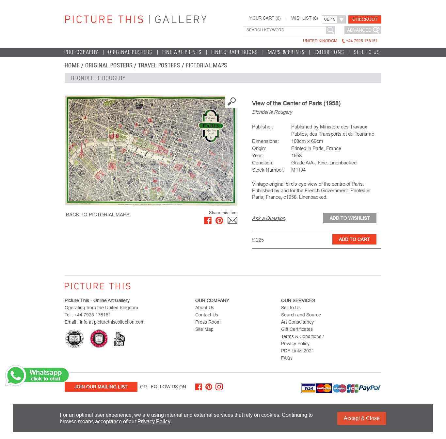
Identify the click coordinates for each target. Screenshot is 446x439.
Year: (257, 155)
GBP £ (329, 19)
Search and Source (301, 314)
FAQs (287, 358)
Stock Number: (268, 170)
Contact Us (206, 314)
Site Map (204, 329)
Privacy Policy (153, 421)
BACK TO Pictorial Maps (98, 214)
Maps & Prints (286, 52)
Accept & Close (362, 418)
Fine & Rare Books (234, 52)
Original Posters (130, 52)
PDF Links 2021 (297, 350)
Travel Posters (159, 65)
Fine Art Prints (182, 52)
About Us (204, 307)
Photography (81, 52)
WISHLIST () (304, 18)
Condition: (262, 162)
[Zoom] (151, 150)
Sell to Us (367, 52)
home (72, 65)
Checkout (365, 19)
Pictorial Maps (206, 65)
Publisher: (262, 126)
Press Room (208, 322)
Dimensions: (265, 141)
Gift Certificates (297, 329)
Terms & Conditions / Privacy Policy (302, 340)
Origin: (259, 148)
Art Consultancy (297, 322)
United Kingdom (340, 41)
